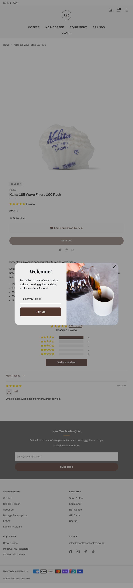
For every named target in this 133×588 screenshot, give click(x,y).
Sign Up (41, 311)
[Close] (114, 267)
